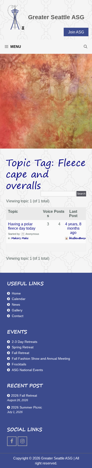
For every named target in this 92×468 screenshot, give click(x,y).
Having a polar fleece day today (21, 226)
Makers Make (20, 238)
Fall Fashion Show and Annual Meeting (41, 358)
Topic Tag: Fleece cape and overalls (46, 174)
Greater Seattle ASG (56, 17)
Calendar (18, 299)
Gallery (17, 310)
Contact (17, 316)
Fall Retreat (20, 353)
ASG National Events (27, 370)
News (16, 304)
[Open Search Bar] (85, 47)
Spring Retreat (22, 347)
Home (16, 293)
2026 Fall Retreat (24, 395)
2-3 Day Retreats (24, 342)
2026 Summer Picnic (26, 407)
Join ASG (76, 32)
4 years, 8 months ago (73, 228)
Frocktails (19, 364)
